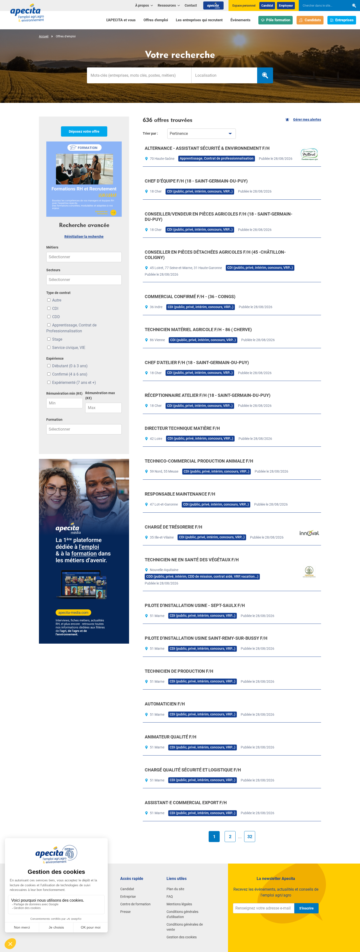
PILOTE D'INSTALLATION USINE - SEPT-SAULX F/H (195, 605)
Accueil (43, 36)
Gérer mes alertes (307, 119)
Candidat (267, 5)
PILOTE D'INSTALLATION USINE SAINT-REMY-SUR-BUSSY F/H (206, 638)
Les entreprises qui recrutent (199, 20)
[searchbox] (322, 6)
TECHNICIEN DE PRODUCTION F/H (179, 671)
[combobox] (224, 75)
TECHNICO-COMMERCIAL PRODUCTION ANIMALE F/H (199, 461)
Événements (240, 20)
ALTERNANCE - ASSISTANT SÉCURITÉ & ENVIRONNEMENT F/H (207, 148)
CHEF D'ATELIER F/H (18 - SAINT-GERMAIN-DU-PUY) (197, 362)
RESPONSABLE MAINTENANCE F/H (180, 494)
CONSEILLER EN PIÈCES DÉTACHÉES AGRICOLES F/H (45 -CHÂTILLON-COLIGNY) (215, 254)
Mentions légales (179, 904)
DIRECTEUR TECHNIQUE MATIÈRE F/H (182, 428)
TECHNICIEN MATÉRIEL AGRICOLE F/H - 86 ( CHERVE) (198, 329)
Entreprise (128, 896)
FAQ (170, 896)
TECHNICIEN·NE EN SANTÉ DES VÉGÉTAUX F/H (192, 559)
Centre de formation (135, 904)
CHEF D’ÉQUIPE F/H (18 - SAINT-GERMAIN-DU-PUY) (196, 181)
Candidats (313, 20)
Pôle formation (278, 20)
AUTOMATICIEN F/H (165, 703)
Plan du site (175, 889)
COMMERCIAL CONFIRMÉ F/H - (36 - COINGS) (190, 296)
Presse (125, 912)
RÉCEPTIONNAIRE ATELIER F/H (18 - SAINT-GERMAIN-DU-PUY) (207, 395)
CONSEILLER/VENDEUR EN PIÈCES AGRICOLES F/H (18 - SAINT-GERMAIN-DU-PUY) (218, 216)
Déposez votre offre (84, 131)
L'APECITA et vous (121, 20)
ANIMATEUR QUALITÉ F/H (170, 736)
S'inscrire (306, 908)
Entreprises (344, 20)
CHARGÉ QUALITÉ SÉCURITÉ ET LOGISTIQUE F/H (193, 769)
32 (249, 836)
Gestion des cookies (182, 937)
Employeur (286, 5)
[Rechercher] (354, 5)
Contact (191, 5)
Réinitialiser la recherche (84, 236)
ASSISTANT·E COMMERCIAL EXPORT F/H (186, 802)
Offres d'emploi (156, 20)
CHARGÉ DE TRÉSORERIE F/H (173, 527)
